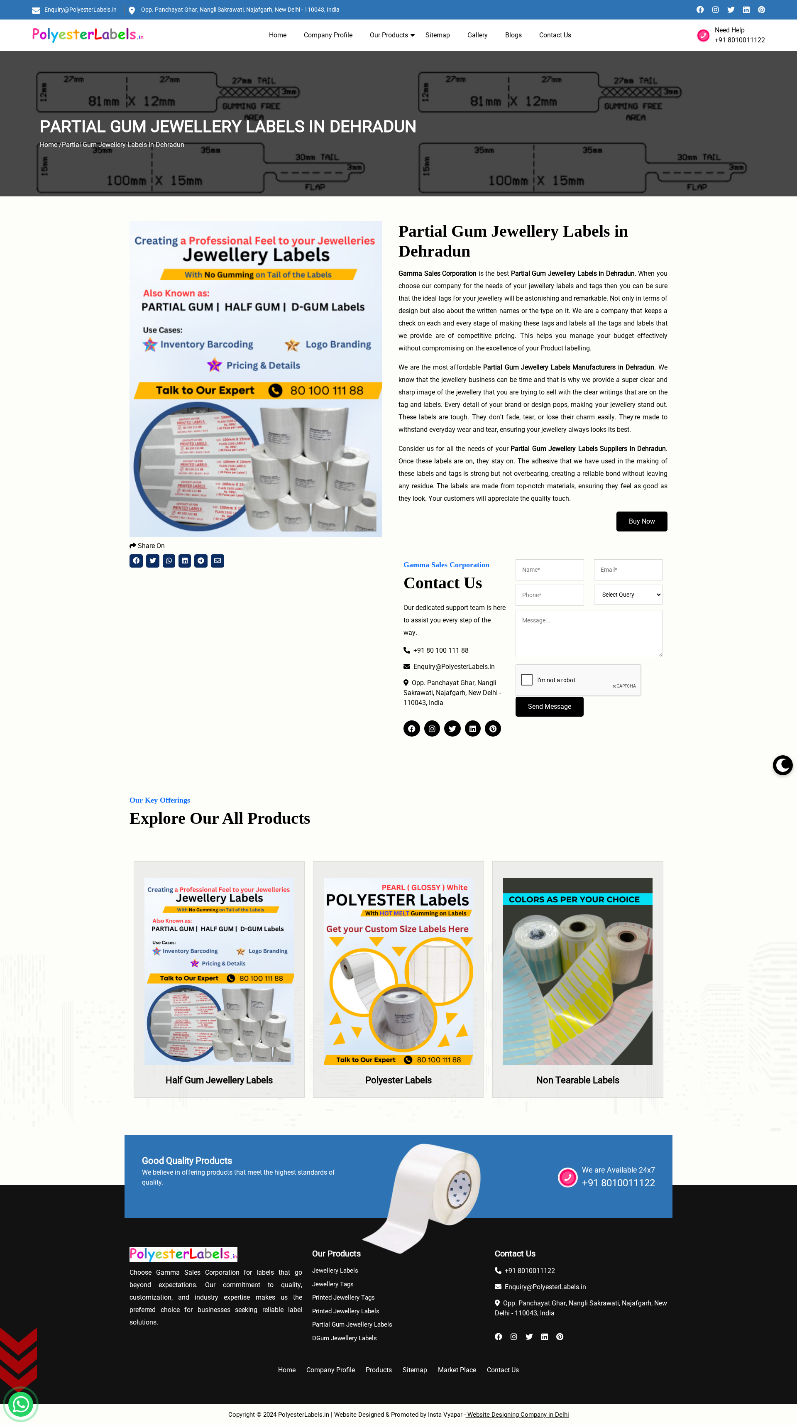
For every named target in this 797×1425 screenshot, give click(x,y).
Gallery (477, 35)
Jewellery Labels (335, 1270)
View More (219, 1003)
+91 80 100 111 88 (441, 650)
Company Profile (328, 35)
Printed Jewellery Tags (343, 1297)
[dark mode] (783, 765)
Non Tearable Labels (398, 1080)
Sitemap (437, 35)
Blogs (513, 35)
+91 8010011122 (740, 40)
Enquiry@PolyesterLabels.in (80, 9)
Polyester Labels (219, 1080)
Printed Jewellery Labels (345, 1311)
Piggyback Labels (578, 1080)
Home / (51, 145)
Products (379, 1370)
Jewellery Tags (333, 1284)
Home (277, 35)
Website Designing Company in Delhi (517, 1414)
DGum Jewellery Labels (344, 1338)
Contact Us (555, 35)
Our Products (389, 35)
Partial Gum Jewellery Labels (352, 1324)
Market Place (457, 1370)
